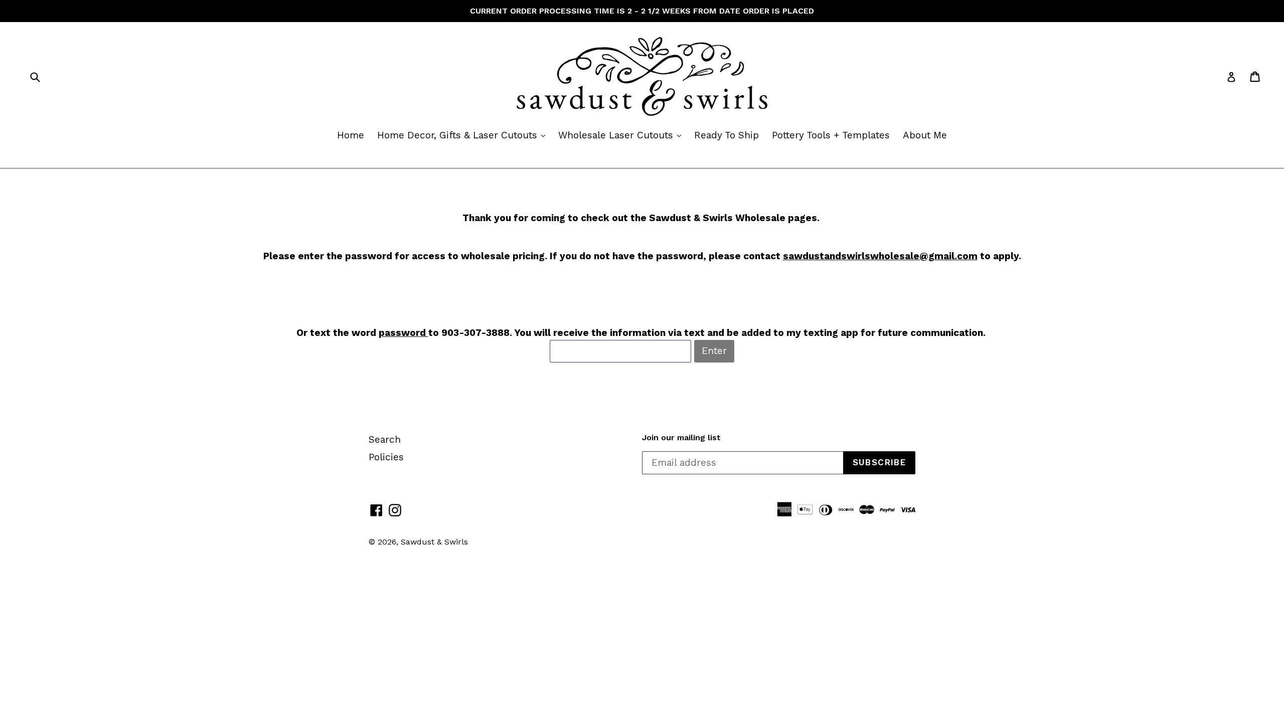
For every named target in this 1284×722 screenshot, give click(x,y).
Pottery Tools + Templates (831, 135)
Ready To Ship (726, 135)
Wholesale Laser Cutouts (622, 135)
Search (385, 439)
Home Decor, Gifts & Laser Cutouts (463, 135)
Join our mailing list (681, 437)
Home (350, 135)
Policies (386, 457)
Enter (714, 350)
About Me (925, 135)
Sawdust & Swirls (434, 542)
